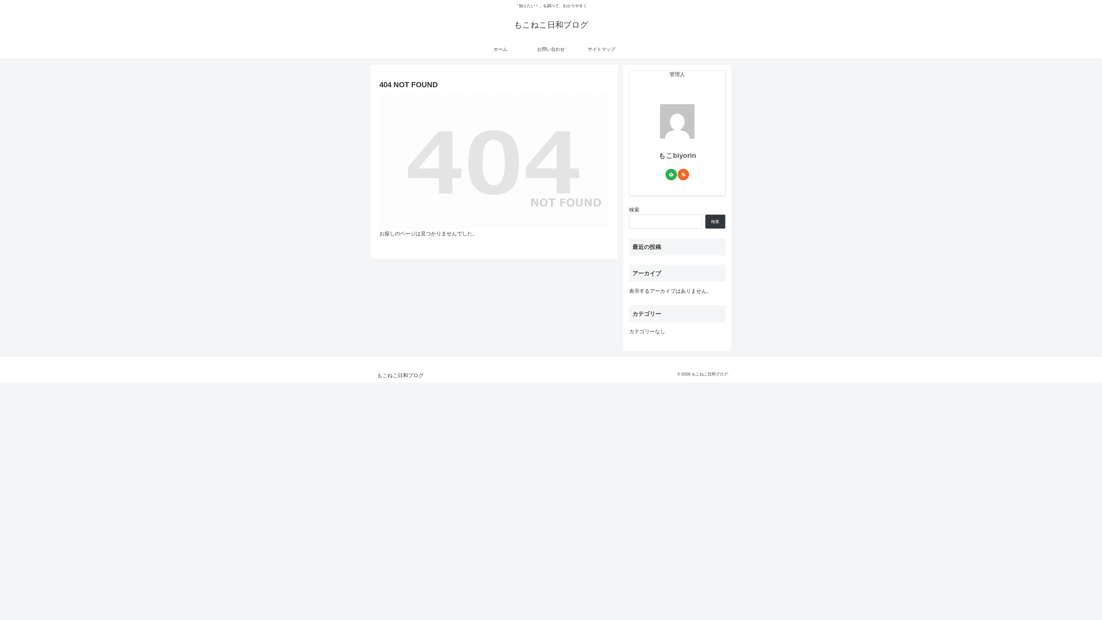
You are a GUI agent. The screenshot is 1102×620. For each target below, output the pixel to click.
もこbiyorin (677, 155)
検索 (634, 210)
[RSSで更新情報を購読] (683, 174)
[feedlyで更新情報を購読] (671, 174)
